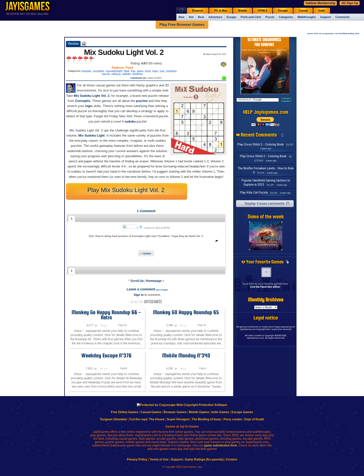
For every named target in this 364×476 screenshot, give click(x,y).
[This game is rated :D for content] (224, 79)
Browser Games (175, 412)
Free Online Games (124, 412)
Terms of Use (159, 459)
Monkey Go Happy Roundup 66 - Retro (106, 314)
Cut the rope (138, 419)
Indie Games (220, 412)
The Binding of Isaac (206, 419)
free (133, 71)
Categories (286, 17)
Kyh (208, 54)
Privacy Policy (137, 459)
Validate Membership (320, 3)
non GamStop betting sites (347, 33)
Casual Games (150, 412)
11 (101, 368)
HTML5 (262, 10)
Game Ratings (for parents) (204, 459)
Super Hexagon (178, 419)
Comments (342, 17)
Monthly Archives (265, 299)
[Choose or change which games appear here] (287, 262)
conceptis (98, 71)
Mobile (242, 10)
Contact (231, 459)
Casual (303, 10)
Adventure (215, 17)
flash (126, 71)
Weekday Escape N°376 (106, 355)
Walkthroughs (306, 17)
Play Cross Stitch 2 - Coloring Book (260, 144)
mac (162, 71)
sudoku (126, 73)
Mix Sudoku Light (91, 135)
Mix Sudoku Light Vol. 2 (91, 96)
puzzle (106, 73)
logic (155, 71)
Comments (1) (138, 78)
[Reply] (215, 242)
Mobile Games (199, 412)
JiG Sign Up (349, 3)
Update (146, 253)
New (181, 17)
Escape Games (242, 412)
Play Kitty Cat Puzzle (254, 192)
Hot (191, 17)
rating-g (116, 73)
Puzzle (269, 17)
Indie (321, 10)
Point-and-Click (251, 17)
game (140, 71)
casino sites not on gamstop (320, 33)
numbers (171, 71)
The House (157, 419)
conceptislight (114, 71)
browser (86, 71)
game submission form (220, 445)
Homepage (154, 280)
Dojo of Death (254, 419)
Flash (129, 67)
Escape (231, 17)
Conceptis (82, 101)
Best (201, 17)
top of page (162, 290)
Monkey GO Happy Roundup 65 (186, 312)
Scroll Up (137, 280)
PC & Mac (220, 10)
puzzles (141, 101)
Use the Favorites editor (265, 286)
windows (137, 73)
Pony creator (233, 419)
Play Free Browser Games (182, 25)
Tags (181, 10)
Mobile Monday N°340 (186, 355)
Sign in (139, 294)
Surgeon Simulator (113, 419)
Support (325, 17)
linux (148, 71)
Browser (197, 10)
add (266, 272)
